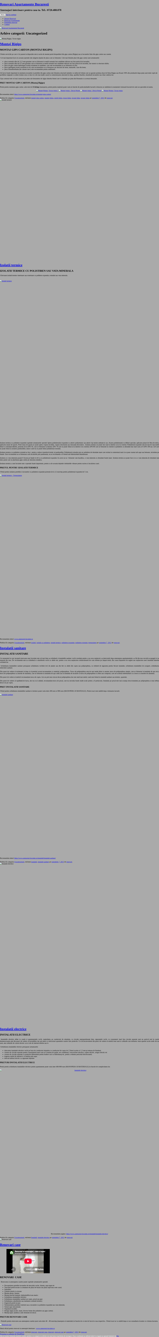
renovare (34, 1332)
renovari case (59, 1332)
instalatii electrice (43, 1237)
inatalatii (34, 862)
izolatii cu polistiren (43, 643)
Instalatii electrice (13, 1029)
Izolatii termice (11, 265)
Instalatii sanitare (13, 648)
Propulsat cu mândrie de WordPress (12, 1334)
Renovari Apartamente (12, 20)
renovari (109, 98)
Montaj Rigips (10, 44)
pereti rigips (58, 98)
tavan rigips (67, 98)
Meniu (3, 15)
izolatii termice (56, 643)
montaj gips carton (37, 98)
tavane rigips (85, 98)
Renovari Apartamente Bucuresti (24, 4)
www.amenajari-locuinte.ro (23, 639)
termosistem (92, 643)
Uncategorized (19, 98)
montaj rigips (49, 98)
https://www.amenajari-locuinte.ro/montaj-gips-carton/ (32, 94)
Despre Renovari (10, 19)
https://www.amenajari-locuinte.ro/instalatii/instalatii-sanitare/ (35, 858)
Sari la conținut (11, 15)
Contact (7, 24)
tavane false (76, 98)
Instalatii (34, 1237)
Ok (117, 1336)
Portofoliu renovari (10, 22)
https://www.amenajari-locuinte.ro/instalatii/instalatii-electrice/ (87, 1234)
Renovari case (10, 1245)
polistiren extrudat (81, 643)
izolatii (33, 643)
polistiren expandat (68, 643)
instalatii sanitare (43, 862)
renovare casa (42, 1332)
